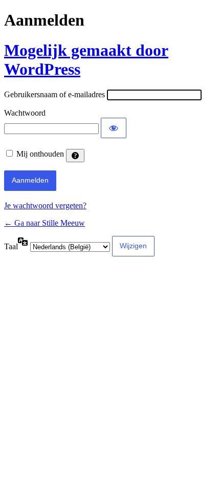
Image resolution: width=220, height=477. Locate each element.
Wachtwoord (25, 113)
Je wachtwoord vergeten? (45, 205)
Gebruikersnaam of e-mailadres (54, 94)
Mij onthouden (40, 153)
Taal (11, 246)
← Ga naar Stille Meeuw (44, 223)
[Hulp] (75, 155)
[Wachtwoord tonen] (113, 128)
